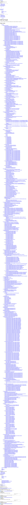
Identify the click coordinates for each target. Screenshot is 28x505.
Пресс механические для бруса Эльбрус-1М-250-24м (12, 359)
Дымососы (6, 292)
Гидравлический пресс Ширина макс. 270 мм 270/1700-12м (13, 319)
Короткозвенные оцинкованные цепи (10, 167)
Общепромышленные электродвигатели (11, 113)
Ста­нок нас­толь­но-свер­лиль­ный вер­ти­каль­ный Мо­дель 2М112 (12, 397)
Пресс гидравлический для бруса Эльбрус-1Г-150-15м (13, 335)
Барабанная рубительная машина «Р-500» (11, 220)
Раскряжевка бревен (7, 279)
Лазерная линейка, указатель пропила (9, 455)
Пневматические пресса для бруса (9, 341)
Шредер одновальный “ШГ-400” (10, 421)
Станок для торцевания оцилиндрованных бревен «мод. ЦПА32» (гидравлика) (16, 272)
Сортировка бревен (5, 276)
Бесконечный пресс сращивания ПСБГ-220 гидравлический (13, 386)
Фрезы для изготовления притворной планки (11, 190)
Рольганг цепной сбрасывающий (9, 90)
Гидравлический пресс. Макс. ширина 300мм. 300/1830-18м (13, 324)
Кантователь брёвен (8, 74)
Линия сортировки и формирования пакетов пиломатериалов (12, 202)
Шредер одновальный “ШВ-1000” (10, 422)
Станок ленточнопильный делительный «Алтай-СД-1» (11, 228)
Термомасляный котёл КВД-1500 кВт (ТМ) (11, 249)
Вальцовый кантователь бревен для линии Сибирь (12, 76)
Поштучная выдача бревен (9, 88)
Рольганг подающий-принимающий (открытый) (12, 93)
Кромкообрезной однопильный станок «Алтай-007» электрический (14, 55)
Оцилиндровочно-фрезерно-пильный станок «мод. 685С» (13, 262)
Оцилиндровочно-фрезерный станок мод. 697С (12, 261)
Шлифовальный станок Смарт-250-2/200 (10, 449)
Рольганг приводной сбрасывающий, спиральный (12, 96)
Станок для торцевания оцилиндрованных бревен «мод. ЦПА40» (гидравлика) (16, 273)
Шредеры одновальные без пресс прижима (11, 428)
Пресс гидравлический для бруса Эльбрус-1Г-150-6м (12, 333)
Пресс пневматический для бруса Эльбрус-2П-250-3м (12, 347)
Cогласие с (6, 497)
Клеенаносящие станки (6, 434)
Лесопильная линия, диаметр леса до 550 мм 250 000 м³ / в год (12, 38)
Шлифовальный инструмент (8, 197)
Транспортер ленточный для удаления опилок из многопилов (13, 77)
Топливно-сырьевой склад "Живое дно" (10, 311)
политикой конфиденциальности (8, 497)
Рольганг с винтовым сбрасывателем (10, 97)
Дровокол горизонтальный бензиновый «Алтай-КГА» (13, 65)
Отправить (2, 491)
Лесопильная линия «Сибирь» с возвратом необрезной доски (12, 30)
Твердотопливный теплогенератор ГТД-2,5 (10, 309)
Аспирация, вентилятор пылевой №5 (10, 294)
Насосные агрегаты (8, 128)
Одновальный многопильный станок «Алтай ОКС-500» (13, 53)
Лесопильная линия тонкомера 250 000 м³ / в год (11, 35)
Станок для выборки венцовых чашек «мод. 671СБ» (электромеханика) (15, 265)
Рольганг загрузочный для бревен (10, 99)
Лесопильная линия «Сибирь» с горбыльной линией (11, 26)
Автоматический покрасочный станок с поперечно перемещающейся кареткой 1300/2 (15, 457)
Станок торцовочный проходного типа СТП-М (10, 287)
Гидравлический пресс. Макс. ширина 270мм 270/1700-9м (13, 318)
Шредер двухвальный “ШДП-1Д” (10, 411)
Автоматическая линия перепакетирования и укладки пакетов (12, 203)
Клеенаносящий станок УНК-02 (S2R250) (10, 436)
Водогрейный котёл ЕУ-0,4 (9, 241)
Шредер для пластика (7, 415)
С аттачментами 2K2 (8, 139)
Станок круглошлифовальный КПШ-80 (10, 452)
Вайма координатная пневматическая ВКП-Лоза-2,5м (12, 368)
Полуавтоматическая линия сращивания (11, 379)
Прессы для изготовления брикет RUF (9, 305)
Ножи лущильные (7, 300)
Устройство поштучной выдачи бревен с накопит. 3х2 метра (13, 86)
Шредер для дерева (7, 404)
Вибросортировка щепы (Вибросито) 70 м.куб (10, 289)
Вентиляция (4, 291)
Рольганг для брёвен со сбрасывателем (11, 101)
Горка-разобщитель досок (9, 72)
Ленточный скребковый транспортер (10, 102)
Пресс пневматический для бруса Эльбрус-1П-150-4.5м (13, 342)
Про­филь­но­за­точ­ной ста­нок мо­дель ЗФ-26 (10, 392)
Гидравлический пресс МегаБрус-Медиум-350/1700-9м (13, 330)
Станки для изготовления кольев (9, 274)
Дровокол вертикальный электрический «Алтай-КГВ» (13, 64)
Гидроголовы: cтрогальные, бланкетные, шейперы (11, 178)
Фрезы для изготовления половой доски (11, 192)
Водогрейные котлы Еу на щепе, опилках (10, 239)
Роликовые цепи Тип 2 (9, 147)
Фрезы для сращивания (9, 175)
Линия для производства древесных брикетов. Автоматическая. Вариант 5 (14, 210)
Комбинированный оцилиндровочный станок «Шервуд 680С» (14, 275)
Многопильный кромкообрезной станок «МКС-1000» (13, 51)
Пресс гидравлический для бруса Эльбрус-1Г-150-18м (13, 336)
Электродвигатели (7, 112)
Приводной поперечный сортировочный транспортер (11, 205)
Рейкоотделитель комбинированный (10, 67)
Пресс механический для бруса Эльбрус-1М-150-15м (12, 354)
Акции (2, 477)
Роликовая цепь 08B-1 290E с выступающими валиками (13, 153)
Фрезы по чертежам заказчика (10, 172)
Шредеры (4, 403)
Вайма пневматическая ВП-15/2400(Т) (11, 364)
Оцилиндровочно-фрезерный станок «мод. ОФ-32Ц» (12, 259)
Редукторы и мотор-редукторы (8, 117)
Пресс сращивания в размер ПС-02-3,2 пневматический (13, 387)
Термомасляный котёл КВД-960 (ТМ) (10, 248)
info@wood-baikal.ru (2, 5)
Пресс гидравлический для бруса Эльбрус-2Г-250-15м (13, 339)
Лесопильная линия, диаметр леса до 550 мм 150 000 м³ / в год (12, 37)
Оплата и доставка (4, 11)
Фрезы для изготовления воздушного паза (11, 193)
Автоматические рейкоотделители (9, 66)
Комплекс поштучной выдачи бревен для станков (12, 85)
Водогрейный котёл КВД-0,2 (9, 234)
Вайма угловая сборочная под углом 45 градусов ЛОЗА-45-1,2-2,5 (14, 376)
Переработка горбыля (6, 221)
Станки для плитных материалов (7, 443)
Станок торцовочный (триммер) (9, 286)
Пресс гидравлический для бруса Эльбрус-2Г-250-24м (13, 340)
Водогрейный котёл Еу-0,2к (9, 243)
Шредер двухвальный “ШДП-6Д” (10, 413)
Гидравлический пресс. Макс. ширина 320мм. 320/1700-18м (13, 328)
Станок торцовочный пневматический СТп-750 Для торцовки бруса (13, 283)
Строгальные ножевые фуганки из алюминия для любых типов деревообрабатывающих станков (14, 170)
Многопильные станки (7, 48)
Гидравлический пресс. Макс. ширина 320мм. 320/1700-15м (13, 327)
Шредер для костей (7, 406)
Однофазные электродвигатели (10, 114)
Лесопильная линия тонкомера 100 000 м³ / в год (11, 33)
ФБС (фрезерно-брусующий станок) (10, 47)
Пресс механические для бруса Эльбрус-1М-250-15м (12, 358)
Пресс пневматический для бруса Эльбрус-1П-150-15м (13, 345)
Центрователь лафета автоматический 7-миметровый (12, 108)
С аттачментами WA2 (8, 143)
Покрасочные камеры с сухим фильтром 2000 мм (11, 463)
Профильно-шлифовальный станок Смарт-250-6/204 (11, 451)
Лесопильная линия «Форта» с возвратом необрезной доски (12, 29)
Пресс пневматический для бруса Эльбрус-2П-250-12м (13, 349)
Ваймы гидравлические (8, 360)
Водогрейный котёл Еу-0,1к (9, 242)
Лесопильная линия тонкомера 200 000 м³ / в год (11, 34)
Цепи (4, 129)
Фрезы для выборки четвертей (10, 185)
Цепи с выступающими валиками (9, 149)
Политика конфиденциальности (4, 488)
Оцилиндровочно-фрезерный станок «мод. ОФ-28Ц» (12, 258)
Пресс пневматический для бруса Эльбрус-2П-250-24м (13, 351)
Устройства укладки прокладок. (9, 206)
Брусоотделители (7, 68)
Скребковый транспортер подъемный (10, 103)
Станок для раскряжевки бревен (9, 278)
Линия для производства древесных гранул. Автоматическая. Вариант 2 (14, 208)
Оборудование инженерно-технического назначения (9, 111)
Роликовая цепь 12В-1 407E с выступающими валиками (13, 158)
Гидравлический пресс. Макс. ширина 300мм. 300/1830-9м (13, 322)
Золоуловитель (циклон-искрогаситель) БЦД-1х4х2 (11, 315)
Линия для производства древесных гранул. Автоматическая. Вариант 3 (14, 209)
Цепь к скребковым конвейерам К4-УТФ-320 (11, 163)
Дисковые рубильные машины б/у (9, 216)
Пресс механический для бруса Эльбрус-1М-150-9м (12, 353)
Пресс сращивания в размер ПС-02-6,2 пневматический (13, 388)
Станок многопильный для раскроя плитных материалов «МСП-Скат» (13, 447)
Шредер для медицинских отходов (9, 410)
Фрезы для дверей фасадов (9, 176)
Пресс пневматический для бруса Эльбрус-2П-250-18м (13, 350)
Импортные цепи (7, 144)
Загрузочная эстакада (8, 81)
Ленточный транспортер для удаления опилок (12, 79)
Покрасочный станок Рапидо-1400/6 (9, 462)
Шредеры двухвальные (7, 429)
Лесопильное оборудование (5, 480)
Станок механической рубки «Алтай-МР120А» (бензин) (12, 229)
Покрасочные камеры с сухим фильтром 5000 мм (11, 465)
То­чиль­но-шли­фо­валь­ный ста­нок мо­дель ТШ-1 (10, 398)
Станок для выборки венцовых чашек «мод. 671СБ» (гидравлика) (14, 266)
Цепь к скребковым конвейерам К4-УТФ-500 (11, 164)
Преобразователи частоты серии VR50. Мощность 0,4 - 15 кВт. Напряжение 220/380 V (17, 120)
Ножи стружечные (7, 299)
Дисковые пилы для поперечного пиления (10, 440)
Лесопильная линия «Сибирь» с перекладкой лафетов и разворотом (13, 31)
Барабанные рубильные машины (9, 219)
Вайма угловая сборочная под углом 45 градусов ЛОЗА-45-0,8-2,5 (14, 375)
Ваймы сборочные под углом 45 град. (9, 372)
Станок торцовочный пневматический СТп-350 (11, 280)
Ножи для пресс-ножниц (8, 298)
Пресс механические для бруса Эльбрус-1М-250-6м (12, 356)
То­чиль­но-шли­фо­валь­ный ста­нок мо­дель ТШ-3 (10, 399)
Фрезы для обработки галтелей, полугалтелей (12, 186)
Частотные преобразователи (8, 119)
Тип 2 (7, 134)
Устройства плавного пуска (8, 124)
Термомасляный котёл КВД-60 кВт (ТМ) (11, 245)
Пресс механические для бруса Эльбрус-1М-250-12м (12, 357)
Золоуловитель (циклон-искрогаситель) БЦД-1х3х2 (11, 314)
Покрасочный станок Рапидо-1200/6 (9, 438)
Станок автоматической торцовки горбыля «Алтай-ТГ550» (12, 227)
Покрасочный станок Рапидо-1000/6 (9, 437)
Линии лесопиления (5, 25)
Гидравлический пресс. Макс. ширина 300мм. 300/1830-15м (13, 323)
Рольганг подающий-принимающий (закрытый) (12, 94)
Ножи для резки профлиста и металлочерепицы (11, 303)
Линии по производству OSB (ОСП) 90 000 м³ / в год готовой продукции (14, 43)
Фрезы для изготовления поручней (10, 188)
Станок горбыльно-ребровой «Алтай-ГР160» (10, 226)
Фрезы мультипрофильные (9, 189)
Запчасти (6, 295)
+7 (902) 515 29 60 (2, 4)
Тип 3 (7, 135)
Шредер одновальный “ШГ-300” (10, 420)
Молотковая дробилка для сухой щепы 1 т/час (10, 401)
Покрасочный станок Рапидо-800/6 (9, 460)
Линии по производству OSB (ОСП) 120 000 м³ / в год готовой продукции (14, 44)
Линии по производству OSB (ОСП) (7, 40)
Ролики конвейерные (8, 89)
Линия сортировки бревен (8, 277)
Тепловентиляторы (5, 306)
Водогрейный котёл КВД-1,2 (9, 236)
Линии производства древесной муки (8, 214)
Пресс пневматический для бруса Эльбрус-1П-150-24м (13, 346)
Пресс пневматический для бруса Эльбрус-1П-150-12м (13, 344)
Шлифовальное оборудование (7, 448)
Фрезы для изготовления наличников (10, 191)
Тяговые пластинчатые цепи (8, 146)
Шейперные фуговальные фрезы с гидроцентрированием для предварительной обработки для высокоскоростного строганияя (16, 181)
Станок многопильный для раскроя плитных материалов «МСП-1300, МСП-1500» (15, 446)
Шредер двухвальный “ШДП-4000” (10, 414)
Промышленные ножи (6, 296)
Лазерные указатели (5, 454)
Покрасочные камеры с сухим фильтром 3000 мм (11, 464)
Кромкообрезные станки (8, 50)
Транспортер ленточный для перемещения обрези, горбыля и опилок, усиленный (16, 78)
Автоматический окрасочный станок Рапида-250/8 (11, 459)
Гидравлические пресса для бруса (9, 317)
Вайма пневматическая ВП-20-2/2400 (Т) (11, 366)
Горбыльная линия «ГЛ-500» (8, 225)
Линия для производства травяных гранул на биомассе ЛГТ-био (13, 212)
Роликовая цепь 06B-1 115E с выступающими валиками (13, 150)
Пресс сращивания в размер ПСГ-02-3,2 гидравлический (13, 389)
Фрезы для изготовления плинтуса (10, 187)
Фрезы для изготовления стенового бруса (11, 194)
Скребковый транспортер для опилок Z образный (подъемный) (14, 104)
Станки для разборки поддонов (10, 61)
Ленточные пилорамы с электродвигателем (11, 59)
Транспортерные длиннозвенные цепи (9, 133)
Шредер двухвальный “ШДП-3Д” (10, 407)
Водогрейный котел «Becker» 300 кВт (11, 231)
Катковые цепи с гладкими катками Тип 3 (11, 148)
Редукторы (7, 118)
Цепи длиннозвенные (9, 166)
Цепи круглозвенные (7, 165)
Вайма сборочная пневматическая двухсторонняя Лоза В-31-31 (14, 367)
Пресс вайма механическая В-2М (10, 371)
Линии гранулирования (6, 207)
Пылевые (6, 293)
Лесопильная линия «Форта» (8, 28)
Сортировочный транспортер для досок (10, 105)
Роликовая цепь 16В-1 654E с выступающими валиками (13, 160)
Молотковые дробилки (6, 400)
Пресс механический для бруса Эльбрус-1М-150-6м (12, 352)
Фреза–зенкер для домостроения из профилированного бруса (13, 200)
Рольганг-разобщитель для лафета (10, 71)
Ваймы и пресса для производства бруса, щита (9, 316)
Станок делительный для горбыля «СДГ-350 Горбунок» (11, 222)
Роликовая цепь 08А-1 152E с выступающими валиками (13, 151)
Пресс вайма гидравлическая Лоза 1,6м (11, 361)
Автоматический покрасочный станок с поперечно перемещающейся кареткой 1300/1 (15, 456)
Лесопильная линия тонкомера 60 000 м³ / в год (10, 32)
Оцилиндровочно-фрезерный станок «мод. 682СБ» (12, 257)
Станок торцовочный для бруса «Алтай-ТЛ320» (12, 271)
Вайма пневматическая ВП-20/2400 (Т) (11, 365)
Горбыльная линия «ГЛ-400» (8, 224)
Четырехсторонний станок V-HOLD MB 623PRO (11, 252)
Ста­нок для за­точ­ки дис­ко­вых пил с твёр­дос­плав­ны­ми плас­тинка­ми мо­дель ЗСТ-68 (15, 393)
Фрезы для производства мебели (10, 196)
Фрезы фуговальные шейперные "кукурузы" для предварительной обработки (15, 183)
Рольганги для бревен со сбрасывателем (10, 100)
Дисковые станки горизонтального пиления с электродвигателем (14, 63)
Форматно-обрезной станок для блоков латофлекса (11, 445)
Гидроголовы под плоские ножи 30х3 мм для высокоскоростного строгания (15, 180)
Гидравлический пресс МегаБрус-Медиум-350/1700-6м (13, 329)
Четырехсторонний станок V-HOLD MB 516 (10, 250)
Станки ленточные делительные (10, 60)
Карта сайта (9, 488)
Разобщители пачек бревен (8, 87)
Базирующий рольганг (9, 95)
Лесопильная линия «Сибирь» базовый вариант (11, 27)
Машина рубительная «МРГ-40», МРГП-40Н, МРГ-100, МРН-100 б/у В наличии (16, 218)
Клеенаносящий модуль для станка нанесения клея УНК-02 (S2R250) (13, 435)
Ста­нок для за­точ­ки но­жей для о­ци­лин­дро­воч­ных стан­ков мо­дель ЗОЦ (13, 394)
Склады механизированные (6, 310)
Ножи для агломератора (8, 297)
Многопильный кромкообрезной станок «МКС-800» (12, 57)
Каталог (3, 24)
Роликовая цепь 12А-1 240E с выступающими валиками (13, 156)
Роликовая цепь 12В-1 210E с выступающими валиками (13, 157)
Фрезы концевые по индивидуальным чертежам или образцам (14, 201)
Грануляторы (6, 304)
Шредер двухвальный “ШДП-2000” (10, 409)
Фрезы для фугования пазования (10, 173)
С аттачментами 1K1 (8, 137)
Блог (2, 12)
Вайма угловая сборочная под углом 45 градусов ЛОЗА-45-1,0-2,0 (14, 373)
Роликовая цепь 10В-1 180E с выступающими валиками (13, 155)
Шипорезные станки (7, 380)
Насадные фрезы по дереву (8, 184)
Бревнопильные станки (7, 45)
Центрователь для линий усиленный (10, 110)
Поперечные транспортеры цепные (9, 82)
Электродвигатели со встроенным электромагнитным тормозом (14, 116)
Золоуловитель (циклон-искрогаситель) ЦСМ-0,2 (11, 313)
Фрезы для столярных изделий (10, 174)
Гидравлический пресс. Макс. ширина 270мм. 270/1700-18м (13, 320)
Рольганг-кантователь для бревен (10, 75)
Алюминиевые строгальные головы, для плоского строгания (12, 169)
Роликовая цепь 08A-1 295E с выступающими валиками (13, 152)
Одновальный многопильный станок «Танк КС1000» (12, 52)
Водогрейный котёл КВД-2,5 (9, 238)
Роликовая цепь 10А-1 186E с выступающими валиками (13, 154)
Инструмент (4, 168)
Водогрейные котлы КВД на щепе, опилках (10, 233)
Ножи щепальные (7, 301)
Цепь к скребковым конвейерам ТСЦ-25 (11, 161)
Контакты (3, 469)
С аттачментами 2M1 (8, 141)
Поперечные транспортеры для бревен (9, 80)
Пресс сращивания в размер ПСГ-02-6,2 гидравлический (13, 390)
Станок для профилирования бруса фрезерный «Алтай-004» (12, 253)
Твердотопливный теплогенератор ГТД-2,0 (10, 308)
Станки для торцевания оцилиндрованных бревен (11, 270)
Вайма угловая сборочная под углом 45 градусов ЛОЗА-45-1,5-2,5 (14, 377)
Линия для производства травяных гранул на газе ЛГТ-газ (12, 213)
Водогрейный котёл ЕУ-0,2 (9, 240)
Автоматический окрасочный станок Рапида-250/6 (11, 458)
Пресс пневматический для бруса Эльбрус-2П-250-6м (12, 348)
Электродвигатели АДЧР (9, 115)
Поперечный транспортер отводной (10, 83)
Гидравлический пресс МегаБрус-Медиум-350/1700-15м (13, 331)
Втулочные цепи (8, 131)
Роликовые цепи (8, 130)
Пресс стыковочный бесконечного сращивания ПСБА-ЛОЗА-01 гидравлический (16, 385)
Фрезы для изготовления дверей (10, 195)
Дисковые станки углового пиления (10, 62)
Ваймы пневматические (8, 363)
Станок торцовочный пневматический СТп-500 (11, 282)
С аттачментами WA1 (8, 142)
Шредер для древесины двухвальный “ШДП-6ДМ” (12, 405)
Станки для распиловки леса (9, 46)
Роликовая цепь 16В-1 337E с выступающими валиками (13, 159)
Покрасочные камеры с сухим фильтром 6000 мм (11, 466)
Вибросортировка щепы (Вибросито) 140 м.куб (10, 290)
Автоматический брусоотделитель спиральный (12, 70)
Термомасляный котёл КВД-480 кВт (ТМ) (11, 247)
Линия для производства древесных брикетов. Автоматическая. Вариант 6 (14, 211)
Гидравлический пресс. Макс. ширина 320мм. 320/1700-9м (13, 326)
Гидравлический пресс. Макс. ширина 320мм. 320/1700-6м (13, 325)
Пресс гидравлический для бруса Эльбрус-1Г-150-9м (12, 334)
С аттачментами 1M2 (8, 140)
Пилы (4, 439)
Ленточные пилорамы (7, 58)
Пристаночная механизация (5, 481)
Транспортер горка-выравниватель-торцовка (10, 204)
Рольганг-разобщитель (9, 69)
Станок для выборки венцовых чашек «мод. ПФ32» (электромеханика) (15, 267)
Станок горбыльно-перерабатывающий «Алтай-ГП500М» (12, 223)
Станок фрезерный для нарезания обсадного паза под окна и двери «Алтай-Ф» (14, 254)
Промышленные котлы (6, 230)
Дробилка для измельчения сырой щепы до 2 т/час (11, 402)
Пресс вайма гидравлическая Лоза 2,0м (11, 362)
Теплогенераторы (5, 307)
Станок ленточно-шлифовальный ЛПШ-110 (10, 453)
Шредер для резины (7, 423)
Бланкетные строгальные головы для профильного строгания (12, 171)
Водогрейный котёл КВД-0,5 (9, 235)
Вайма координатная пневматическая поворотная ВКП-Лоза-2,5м (14, 369)
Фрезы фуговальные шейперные (9, 182)
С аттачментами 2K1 (8, 138)
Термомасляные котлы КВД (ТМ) (9, 244)
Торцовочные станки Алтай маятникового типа (11, 288)
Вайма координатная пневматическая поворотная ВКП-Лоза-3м (14, 370)
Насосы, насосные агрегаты (8, 127)
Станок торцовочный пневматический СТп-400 (11, 281)
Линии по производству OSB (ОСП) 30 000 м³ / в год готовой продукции (14, 41)
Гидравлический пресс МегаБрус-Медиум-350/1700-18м (13, 332)
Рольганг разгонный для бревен (10, 98)
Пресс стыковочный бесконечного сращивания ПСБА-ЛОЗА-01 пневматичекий (16, 384)
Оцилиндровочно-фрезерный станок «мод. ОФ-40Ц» (12, 260)
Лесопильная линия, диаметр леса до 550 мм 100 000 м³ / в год (12, 36)
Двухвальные (7, 49)
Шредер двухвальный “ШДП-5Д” (10, 412)
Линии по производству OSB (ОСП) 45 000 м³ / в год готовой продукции (14, 42)
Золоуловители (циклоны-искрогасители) (8, 312)
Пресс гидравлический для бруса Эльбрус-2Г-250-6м (12, 337)
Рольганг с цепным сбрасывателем (10, 91)
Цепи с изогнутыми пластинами (10, 132)
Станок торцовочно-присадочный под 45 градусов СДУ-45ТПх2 (13, 284)
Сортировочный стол (8, 84)
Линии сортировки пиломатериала (6, 482)
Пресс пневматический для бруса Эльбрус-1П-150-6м (12, 343)
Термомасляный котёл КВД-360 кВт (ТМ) (11, 246)
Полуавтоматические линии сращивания (10, 378)
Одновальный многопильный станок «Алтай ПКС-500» (13, 54)
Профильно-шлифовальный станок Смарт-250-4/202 (11, 450)
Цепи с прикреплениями (8, 136)
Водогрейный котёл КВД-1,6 (9, 237)
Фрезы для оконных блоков (9, 177)
